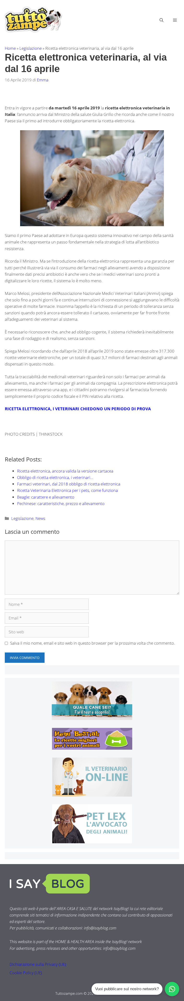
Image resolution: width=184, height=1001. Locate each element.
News (40, 518)
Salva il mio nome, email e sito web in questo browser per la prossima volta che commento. (92, 643)
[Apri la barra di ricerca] (161, 20)
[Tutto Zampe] (32, 19)
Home (10, 48)
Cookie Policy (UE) (26, 972)
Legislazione (30, 48)
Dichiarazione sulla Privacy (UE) (38, 964)
